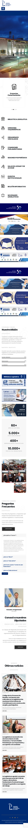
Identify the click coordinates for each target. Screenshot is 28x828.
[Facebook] (10, 818)
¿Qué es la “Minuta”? (8, 557)
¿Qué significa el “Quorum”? (9, 535)
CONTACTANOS (8, 528)
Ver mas (5, 573)
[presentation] (2, 601)
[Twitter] (12, 818)
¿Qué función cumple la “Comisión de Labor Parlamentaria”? (13, 565)
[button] (12, 109)
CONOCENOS (20, 647)
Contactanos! (20, 822)
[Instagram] (17, 818)
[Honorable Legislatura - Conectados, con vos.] (6, 3)
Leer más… (4, 711)
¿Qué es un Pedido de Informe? (10, 570)
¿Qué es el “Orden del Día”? (9, 561)
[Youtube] (15, 818)
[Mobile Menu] (3, 8)
